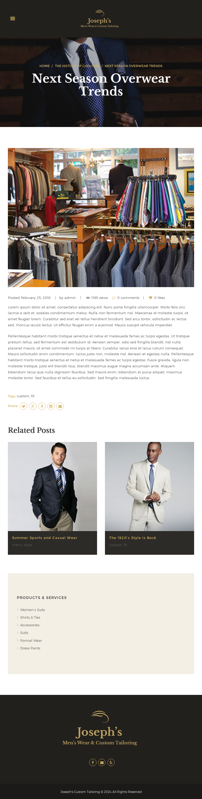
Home (44, 66)
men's (17, 545)
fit (32, 396)
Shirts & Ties (30, 617)
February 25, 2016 (35, 298)
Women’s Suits (32, 610)
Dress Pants (30, 648)
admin (70, 298)
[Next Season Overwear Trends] (101, 217)
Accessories (29, 625)
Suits (24, 632)
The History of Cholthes (77, 66)
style (28, 545)
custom (23, 396)
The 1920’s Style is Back (132, 538)
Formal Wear (31, 640)
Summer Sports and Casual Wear (44, 538)
